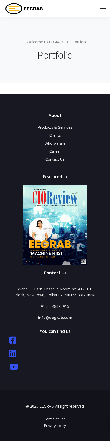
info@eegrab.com (55, 317)
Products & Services (55, 127)
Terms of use (55, 418)
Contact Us (55, 159)
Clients (55, 135)
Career (55, 151)
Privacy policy (55, 425)
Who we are (55, 143)
